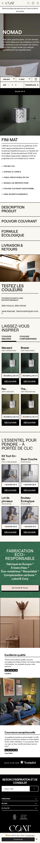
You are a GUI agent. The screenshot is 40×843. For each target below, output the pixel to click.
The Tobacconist (28, 388)
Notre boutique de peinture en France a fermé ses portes (20, 9)
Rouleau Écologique (27, 499)
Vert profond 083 (28, 392)
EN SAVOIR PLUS (20, 588)
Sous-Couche (29, 459)
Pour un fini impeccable (25, 462)
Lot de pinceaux (7, 499)
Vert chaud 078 (8, 392)
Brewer (25, 347)
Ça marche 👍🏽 (18, 839)
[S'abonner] (34, 788)
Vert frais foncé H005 (27, 351)
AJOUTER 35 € (30, 485)
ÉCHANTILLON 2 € (11, 376)
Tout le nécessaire (9, 462)
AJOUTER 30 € (11, 485)
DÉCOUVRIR (10, 381)
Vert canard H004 (9, 350)
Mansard (7, 347)
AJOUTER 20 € (11, 526)
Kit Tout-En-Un (9, 457)
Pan (4, 388)
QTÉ (4, 85)
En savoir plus (30, 835)
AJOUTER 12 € (30, 526)
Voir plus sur (12, 763)
